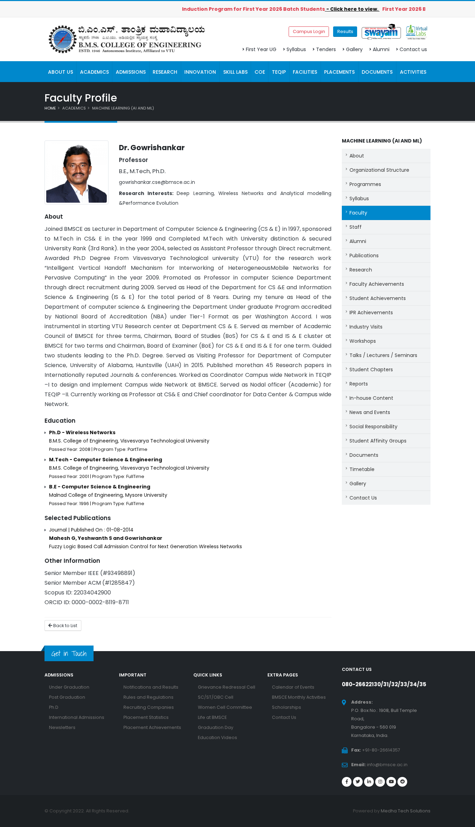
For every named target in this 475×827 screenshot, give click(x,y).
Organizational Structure (379, 170)
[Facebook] (347, 782)
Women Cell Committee (225, 707)
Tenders (326, 49)
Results (345, 31)
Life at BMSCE (212, 717)
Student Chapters (371, 369)
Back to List (64, 626)
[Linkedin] (369, 782)
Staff (355, 227)
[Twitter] (358, 782)
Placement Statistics (146, 717)
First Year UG (261, 49)
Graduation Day (215, 727)
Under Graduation (69, 687)
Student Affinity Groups (377, 440)
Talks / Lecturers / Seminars (383, 355)
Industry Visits (366, 326)
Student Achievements (377, 298)
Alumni (381, 49)
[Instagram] (380, 782)
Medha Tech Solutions (405, 811)
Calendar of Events (293, 687)
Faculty (358, 212)
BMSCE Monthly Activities (299, 697)
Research (360, 269)
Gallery (354, 49)
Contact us (413, 49)
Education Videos (217, 737)
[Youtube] (391, 782)
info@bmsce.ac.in (387, 765)
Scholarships (286, 707)
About (356, 155)
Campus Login (309, 31)
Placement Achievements (152, 727)
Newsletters (62, 727)
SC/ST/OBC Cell (215, 697)
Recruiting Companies (148, 707)
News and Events (369, 412)
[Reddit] (402, 782)
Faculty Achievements (376, 284)
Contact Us (363, 497)
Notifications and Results (150, 687)
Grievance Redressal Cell (226, 687)
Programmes (365, 184)
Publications (364, 255)
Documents (363, 455)
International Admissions (76, 717)
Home (50, 108)
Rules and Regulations (148, 697)
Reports (358, 383)
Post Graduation (67, 697)
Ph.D (53, 707)
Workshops (362, 341)
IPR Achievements (371, 312)
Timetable (362, 469)
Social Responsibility (373, 426)
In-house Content (371, 398)
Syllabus (296, 49)
